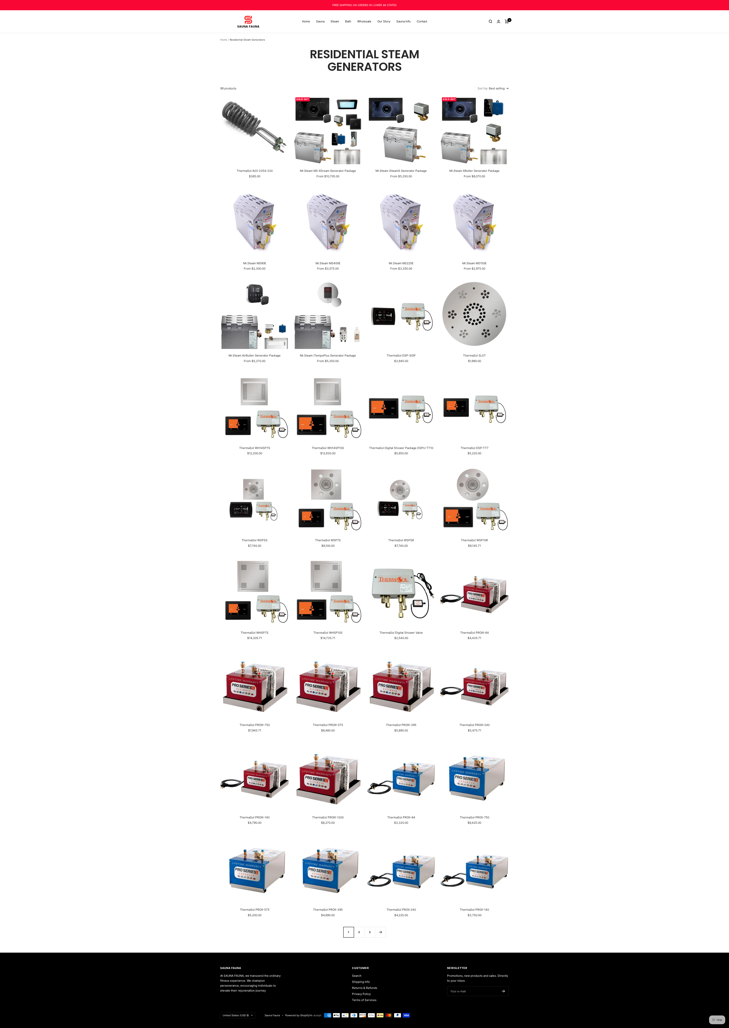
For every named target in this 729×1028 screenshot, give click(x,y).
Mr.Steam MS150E (474, 263)
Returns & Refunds (364, 988)
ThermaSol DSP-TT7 (474, 448)
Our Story (383, 21)
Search (356, 976)
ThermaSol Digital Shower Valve (401, 632)
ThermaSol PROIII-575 (328, 725)
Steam (335, 21)
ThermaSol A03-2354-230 (255, 171)
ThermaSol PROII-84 (401, 817)
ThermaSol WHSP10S (327, 632)
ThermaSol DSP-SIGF (401, 355)
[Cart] (507, 21)
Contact (422, 21)
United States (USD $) (236, 1015)
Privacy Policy (361, 994)
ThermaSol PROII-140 (474, 909)
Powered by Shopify (297, 1015)
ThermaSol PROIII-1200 (328, 817)
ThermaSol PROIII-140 (255, 817)
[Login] (498, 21)
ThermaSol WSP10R (474, 540)
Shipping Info (361, 982)
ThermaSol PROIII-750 (255, 725)
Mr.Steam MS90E (254, 263)
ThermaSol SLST (474, 355)
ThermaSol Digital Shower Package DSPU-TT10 (401, 448)
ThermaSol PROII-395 (328, 909)
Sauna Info (403, 21)
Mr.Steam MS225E (401, 263)
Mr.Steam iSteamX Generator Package (401, 171)
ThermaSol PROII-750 (474, 817)
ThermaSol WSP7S (328, 540)
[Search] (490, 21)
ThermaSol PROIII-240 (474, 725)
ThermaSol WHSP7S (254, 632)
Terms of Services (364, 1000)
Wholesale (364, 21)
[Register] (503, 991)
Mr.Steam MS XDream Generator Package (328, 171)
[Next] (380, 932)
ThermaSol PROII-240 (401, 909)
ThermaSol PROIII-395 (401, 725)
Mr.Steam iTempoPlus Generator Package (328, 355)
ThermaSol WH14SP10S (328, 448)
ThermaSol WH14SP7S (254, 448)
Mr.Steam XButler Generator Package (474, 171)
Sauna (320, 21)
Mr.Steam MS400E (328, 263)
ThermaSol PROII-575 (254, 909)
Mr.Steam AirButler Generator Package (255, 355)
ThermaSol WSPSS (254, 540)
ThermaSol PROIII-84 (474, 632)
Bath (348, 21)
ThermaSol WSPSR (401, 540)
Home (306, 21)
